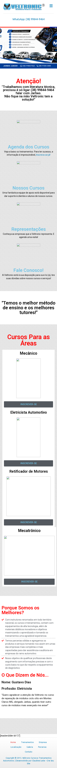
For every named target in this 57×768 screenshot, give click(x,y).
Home (13, 742)
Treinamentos (27, 742)
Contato (28, 752)
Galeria (30, 747)
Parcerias (42, 747)
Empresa (43, 742)
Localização (16, 747)
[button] (28, 404)
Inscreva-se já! (43, 155)
